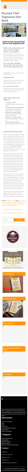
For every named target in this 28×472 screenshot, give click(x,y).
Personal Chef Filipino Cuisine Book (13, 209)
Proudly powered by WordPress (11, 468)
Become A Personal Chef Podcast (10, 445)
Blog (3, 423)
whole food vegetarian (11, 205)
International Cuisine (7, 438)
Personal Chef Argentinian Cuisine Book (13, 213)
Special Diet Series (6, 441)
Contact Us (4, 452)
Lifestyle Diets (10, 200)
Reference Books (6, 443)
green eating (22, 200)
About (3, 425)
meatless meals (17, 202)
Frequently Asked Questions (9, 428)
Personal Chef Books (7, 421)
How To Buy (5, 426)
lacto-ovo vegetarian (7, 202)
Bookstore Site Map (7, 431)
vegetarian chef (15, 204)
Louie (14, 37)
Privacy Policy (5, 429)
